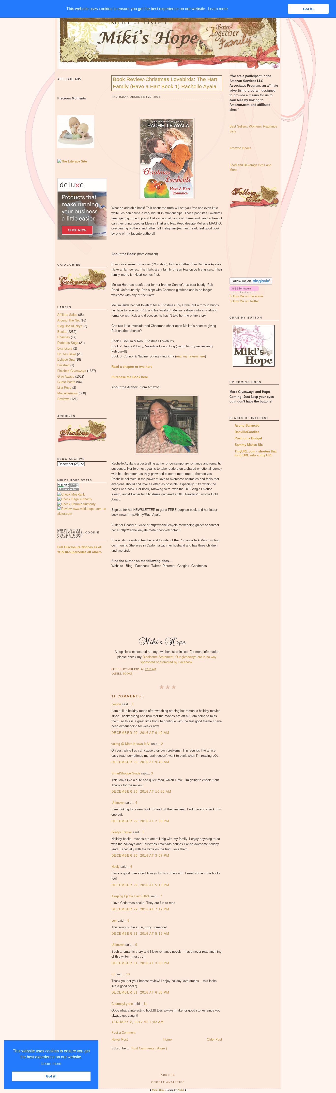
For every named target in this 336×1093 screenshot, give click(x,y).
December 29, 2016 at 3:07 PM (140, 855)
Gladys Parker (122, 832)
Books (61, 332)
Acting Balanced (247, 425)
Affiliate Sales (67, 315)
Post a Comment (123, 1032)
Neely (116, 866)
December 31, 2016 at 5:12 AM (140, 933)
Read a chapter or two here (131, 367)
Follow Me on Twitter (244, 301)
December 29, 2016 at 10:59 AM (141, 791)
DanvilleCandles (247, 432)
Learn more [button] (51, 1063)
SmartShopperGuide (126, 773)
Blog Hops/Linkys (69, 326)
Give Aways (65, 376)
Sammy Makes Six (249, 445)
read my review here (190, 356)
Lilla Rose (64, 387)
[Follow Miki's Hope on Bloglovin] (250, 283)
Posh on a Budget (248, 438)
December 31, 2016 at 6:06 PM (140, 992)
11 (145, 1004)
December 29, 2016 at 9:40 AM (140, 733)
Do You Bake (66, 354)
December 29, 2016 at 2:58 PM (140, 821)
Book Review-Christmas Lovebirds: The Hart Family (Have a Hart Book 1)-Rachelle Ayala (165, 82)
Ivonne (116, 704)
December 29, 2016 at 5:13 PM (140, 885)
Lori (114, 920)
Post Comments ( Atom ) (149, 1048)
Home (167, 1039)
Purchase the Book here (129, 377)
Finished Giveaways (71, 371)
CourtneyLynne (122, 1004)
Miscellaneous (67, 393)
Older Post (214, 1039)
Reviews (63, 399)
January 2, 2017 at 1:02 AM (137, 1022)
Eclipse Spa (66, 359)
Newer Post (119, 1039)
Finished (63, 365)
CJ (113, 974)
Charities (63, 337)
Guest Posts (66, 382)
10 (128, 974)
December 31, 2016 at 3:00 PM (140, 963)
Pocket (181, 1090)
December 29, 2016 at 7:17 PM (140, 909)
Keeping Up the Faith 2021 (130, 896)
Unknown (118, 802)
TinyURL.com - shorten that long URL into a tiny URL (255, 453)
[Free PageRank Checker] (68, 489)
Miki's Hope (140, 22)
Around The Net (68, 320)
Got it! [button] (51, 1076)
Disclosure (64, 348)
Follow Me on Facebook (246, 296)
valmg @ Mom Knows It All (131, 744)
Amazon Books (240, 148)
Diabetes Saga (67, 343)
